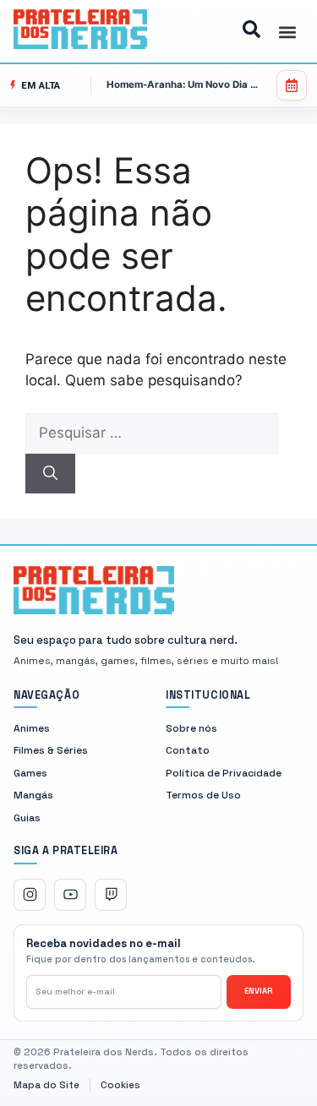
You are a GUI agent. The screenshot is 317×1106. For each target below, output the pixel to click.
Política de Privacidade (223, 773)
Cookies (120, 1086)
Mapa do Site (46, 1086)
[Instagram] (30, 895)
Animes (32, 728)
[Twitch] (111, 895)
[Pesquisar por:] (151, 432)
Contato (188, 750)
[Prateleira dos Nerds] (94, 590)
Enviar (258, 991)
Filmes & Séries (51, 750)
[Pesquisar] (50, 474)
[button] (287, 32)
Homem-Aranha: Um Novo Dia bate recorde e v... (184, 84)
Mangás (33, 795)
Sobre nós (191, 728)
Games (30, 773)
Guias (27, 818)
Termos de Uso (203, 795)
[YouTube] (70, 895)
